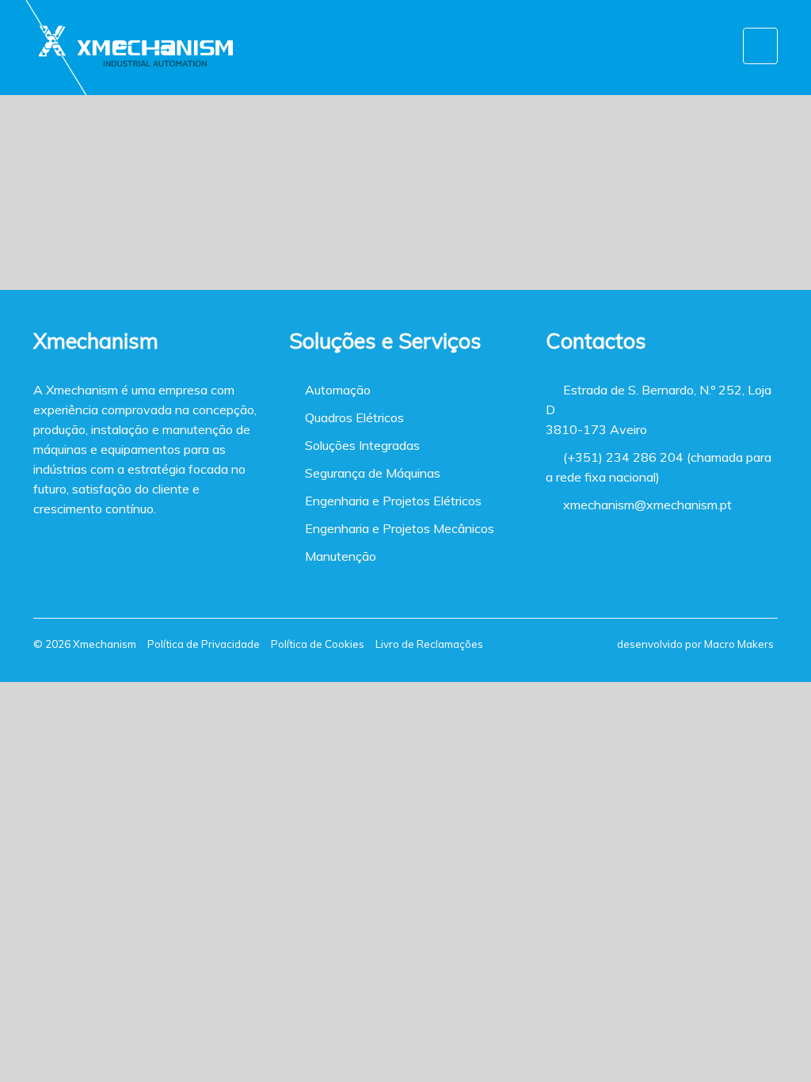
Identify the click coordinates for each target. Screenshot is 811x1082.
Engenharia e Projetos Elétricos (390, 501)
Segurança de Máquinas (369, 473)
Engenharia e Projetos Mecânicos (396, 528)
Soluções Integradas (359, 445)
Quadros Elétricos (351, 417)
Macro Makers (739, 644)
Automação (335, 390)
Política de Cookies (317, 644)
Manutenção (337, 556)
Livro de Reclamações (429, 644)
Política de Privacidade (203, 644)
